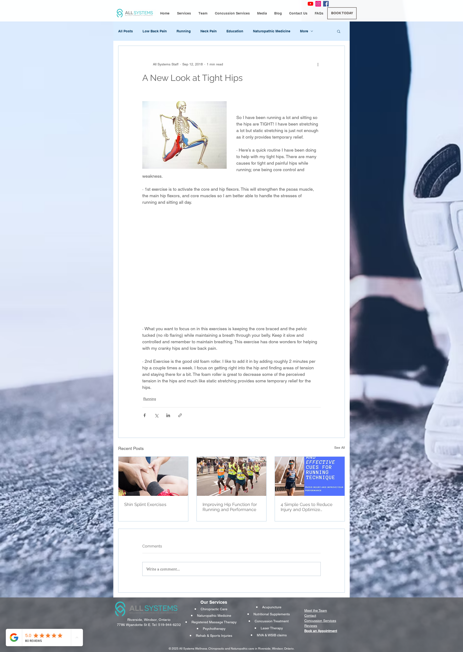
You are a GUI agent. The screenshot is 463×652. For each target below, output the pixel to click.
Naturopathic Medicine (271, 31)
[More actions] (318, 64)
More (304, 31)
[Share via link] (180, 415)
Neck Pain (208, 31)
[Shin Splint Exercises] (153, 476)
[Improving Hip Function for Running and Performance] (231, 476)
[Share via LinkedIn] (168, 415)
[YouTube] (310, 4)
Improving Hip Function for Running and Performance (230, 507)
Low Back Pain (155, 31)
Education (234, 31)
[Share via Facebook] (144, 415)
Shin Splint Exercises (145, 504)
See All (339, 447)
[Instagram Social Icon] (318, 4)
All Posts (125, 31)
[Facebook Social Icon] (326, 4)
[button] (183, 13)
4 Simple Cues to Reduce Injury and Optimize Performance (307, 507)
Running (184, 31)
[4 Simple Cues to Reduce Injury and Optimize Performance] (310, 476)
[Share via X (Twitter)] (156, 415)
